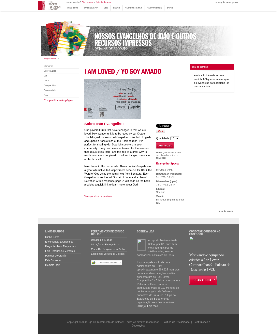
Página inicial (50, 58)
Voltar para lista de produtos (98, 196)
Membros (72, 7)
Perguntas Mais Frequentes (60, 246)
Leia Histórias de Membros (60, 251)
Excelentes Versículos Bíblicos (108, 253)
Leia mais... (154, 305)
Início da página (225, 211)
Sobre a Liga (91, 7)
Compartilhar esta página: (59, 100)
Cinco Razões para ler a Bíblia (108, 249)
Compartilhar (133, 7)
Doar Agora (202, 280)
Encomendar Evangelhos (59, 241)
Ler (106, 7)
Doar (170, 7)
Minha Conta (52, 237)
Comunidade (154, 7)
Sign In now (87, 2)
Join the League (104, 2)
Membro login (52, 265)
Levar (116, 7)
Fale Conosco (53, 260)
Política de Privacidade (176, 321)
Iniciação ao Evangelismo (105, 244)
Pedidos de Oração (56, 255)
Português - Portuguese (226, 2)
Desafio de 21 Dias (101, 240)
